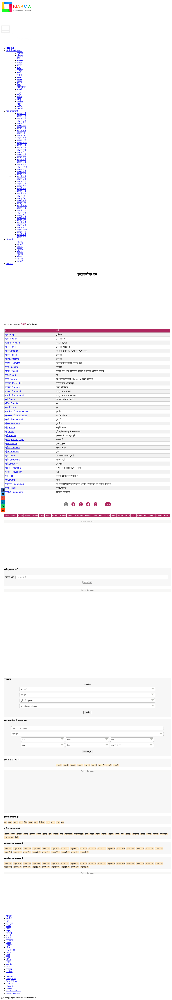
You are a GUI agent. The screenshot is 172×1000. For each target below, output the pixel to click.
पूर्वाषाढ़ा (128, 834)
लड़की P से (21, 213)
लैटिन (19, 96)
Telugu (48, 515)
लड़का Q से (21, 152)
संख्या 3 (20, 246)
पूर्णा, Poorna (10, 407)
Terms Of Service (12, 981)
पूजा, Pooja (10, 335)
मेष (5, 822)
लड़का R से (21, 155)
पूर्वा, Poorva (10, 435)
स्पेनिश (19, 106)
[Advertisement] (50, 19)
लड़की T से (21, 222)
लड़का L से (21, 140)
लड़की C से (21, 181)
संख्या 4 (20, 249)
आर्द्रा (39, 834)
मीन (62, 822)
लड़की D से (21, 184)
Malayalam (79, 515)
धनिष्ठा (149, 834)
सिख (19, 84)
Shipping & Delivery (13, 993)
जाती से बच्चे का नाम (14, 50)
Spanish (159, 515)
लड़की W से (22, 230)
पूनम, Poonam (11, 367)
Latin (133, 515)
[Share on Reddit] (3, 510)
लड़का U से (21, 162)
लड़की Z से (21, 237)
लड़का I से (21, 133)
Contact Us (10, 986)
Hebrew (120, 515)
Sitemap (9, 988)
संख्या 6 (20, 254)
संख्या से (9, 239)
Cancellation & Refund (13, 991)
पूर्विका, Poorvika (12, 460)
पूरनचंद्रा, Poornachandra (16, 411)
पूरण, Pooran (11, 379)
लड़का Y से (21, 171)
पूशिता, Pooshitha (13, 468)
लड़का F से (21, 125)
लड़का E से (21, 123)
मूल (122, 834)
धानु (47, 822)
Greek (114, 515)
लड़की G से (21, 191)
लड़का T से (21, 159)
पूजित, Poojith (11, 355)
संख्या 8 (20, 259)
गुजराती (20, 70)
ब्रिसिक (41, 822)
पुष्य (50, 834)
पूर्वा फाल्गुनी (68, 834)
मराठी (19, 72)
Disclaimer (9, 976)
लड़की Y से (21, 234)
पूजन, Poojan (11, 339)
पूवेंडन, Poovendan (13, 472)
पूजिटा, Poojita (11, 351)
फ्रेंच (19, 94)
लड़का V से (21, 164)
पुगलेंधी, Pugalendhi (14, 492)
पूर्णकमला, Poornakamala (16, 415)
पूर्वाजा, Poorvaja (12, 447)
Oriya (95, 515)
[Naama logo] (23, 43)
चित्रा (92, 834)
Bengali (35, 515)
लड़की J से (21, 198)
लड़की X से (21, 232)
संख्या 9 (20, 261)
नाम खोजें (9, 263)
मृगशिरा (32, 834)
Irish (145, 515)
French (127, 515)
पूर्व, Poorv (9, 431)
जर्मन (19, 104)
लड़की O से (21, 210)
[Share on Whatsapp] (3, 506)
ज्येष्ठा (117, 834)
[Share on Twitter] (3, 494)
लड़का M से (22, 142)
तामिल (19, 65)
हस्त (86, 834)
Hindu (20, 515)
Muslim (27, 515)
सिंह (25, 822)
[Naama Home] (16, 12)
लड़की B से (21, 179)
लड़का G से (21, 128)
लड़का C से (21, 118)
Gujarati (55, 515)
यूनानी (19, 89)
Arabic (139, 515)
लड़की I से (21, 196)
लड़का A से (21, 113)
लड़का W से (22, 167)
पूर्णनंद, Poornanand (14, 419)
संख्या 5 (20, 251)
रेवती (16, 837)
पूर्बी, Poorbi (10, 399)
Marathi (63, 515)
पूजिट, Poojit (10, 347)
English (14, 515)
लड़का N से (21, 145)
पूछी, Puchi (10, 480)
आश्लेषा (55, 834)
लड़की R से (21, 217)
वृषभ (9, 822)
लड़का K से (21, 138)
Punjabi (70, 515)
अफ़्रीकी (20, 109)
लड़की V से (21, 227)
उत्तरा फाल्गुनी (78, 834)
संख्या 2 (20, 244)
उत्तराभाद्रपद (8, 837)
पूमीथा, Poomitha (12, 363)
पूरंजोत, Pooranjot (13, 391)
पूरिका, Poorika (11, 403)
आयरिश (20, 101)
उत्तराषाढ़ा (136, 834)
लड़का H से (21, 130)
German (151, 515)
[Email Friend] (3, 498)
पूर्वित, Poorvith (11, 464)
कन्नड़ (19, 80)
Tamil (42, 515)
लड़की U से (21, 225)
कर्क (20, 822)
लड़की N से (21, 208)
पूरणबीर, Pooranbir (13, 383)
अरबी (19, 99)
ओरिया (19, 82)
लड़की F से (21, 188)
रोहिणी (26, 834)
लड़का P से (21, 150)
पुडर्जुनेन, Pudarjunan (14, 484)
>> (108, 504)
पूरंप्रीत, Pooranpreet (14, 395)
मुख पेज (10, 47)
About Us (9, 984)
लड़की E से (21, 186)
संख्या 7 (20, 256)
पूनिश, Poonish (11, 371)
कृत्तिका (19, 834)
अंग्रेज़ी (20, 55)
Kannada (88, 515)
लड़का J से (21, 135)
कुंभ (58, 822)
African (166, 515)
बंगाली (19, 63)
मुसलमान (20, 60)
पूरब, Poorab (10, 375)
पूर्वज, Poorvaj (11, 443)
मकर (52, 822)
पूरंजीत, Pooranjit (12, 387)
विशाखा (104, 834)
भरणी (13, 834)
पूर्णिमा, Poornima (12, 423)
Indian (6, 515)
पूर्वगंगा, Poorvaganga (14, 439)
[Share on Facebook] (3, 490)
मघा (61, 834)
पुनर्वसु (45, 834)
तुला (35, 822)
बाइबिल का (21, 87)
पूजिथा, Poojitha (12, 359)
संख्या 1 (20, 242)
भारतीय (20, 53)
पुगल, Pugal (10, 488)
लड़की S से (21, 220)
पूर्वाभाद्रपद (163, 834)
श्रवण (143, 834)
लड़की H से (21, 193)
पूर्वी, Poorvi (10, 456)
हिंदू (18, 58)
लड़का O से (21, 147)
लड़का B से (21, 116)
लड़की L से (21, 203)
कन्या (30, 822)
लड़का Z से (21, 174)
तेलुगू (19, 67)
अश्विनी (6, 834)
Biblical (107, 515)
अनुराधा (110, 834)
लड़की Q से (21, 215)
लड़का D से (21, 121)
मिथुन (15, 822)
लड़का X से (21, 169)
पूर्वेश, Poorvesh (12, 452)
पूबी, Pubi (9, 476)
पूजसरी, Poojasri (12, 343)
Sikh (100, 515)
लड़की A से (21, 176)
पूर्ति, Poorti (10, 427)
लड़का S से (21, 157)
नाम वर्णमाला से (12, 111)
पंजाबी (19, 75)
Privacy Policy (11, 979)
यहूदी (19, 92)
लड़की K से (21, 201)
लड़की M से (22, 205)
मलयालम (20, 77)
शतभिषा (155, 834)
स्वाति (97, 834)
